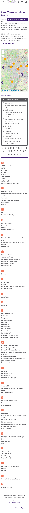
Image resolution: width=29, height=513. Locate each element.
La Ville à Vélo (5, 326)
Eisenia (3, 227)
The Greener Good (6, 453)
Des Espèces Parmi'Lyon (8, 215)
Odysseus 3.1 (5, 386)
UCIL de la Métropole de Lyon (10, 466)
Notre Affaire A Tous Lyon (8, 377)
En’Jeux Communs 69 (7, 229)
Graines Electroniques (7, 263)
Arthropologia (5, 176)
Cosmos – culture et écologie (10, 200)
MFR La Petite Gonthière (8, 356)
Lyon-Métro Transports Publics (10, 337)
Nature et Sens (5, 375)
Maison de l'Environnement (9, 345)
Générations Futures (7, 257)
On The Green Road (7, 392)
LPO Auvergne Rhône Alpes (9, 335)
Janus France (5, 297)
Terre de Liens (5, 451)
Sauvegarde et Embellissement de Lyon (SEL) (12, 438)
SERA (2, 443)
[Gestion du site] (22, 1)
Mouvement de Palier (7, 363)
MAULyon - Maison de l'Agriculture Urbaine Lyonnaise (14, 353)
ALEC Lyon (4, 170)
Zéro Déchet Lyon (6, 487)
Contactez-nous (9, 43)
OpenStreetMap (15, 90)
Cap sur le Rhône (6, 191)
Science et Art (5, 441)
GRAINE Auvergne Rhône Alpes (10, 259)
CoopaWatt (4, 198)
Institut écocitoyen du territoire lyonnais (13, 286)
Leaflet (5, 90)
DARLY (3, 212)
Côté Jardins (5, 202)
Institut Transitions (6, 288)
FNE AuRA (4, 244)
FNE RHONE (5, 246)
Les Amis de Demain (7, 331)
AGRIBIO (3, 168)
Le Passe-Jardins (6, 328)
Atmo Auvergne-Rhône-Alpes (10, 183)
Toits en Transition (6, 458)
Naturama (4, 371)
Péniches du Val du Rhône (9, 401)
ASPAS (3, 179)
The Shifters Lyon (6, 456)
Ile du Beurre (5, 282)
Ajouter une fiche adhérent (18, 19)
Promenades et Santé (7, 403)
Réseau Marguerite (6, 422)
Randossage (4, 413)
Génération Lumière (7, 255)
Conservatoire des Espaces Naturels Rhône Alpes (14, 195)
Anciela (3, 172)
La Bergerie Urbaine (7, 313)
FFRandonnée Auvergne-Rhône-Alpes (12, 242)
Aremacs (3, 174)
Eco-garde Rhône (6, 223)
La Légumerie (5, 318)
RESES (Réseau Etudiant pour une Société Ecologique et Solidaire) (13, 425)
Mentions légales (20, 508)
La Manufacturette (6, 320)
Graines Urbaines (6, 265)
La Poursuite (5, 324)
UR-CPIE (3, 468)
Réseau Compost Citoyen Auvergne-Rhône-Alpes (14, 416)
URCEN (3, 470)
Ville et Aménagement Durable (10, 479)
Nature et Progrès (6, 373)
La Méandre (4, 322)
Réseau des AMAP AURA (8, 420)
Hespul (3, 274)
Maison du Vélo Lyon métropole (10, 350)
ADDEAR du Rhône (7, 166)
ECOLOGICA (4, 225)
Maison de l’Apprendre (8, 348)
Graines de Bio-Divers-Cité (9, 261)
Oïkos (3, 390)
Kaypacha (4, 305)
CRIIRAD (3, 204)
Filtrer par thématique (11, 99)
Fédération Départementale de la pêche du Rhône (14, 239)
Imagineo (4, 284)
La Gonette (4, 316)
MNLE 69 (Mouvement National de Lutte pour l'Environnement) (13, 359)
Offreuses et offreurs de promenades (12, 388)
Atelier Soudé (5, 181)
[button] (26, 1)
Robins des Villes (6, 428)
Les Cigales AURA (6, 333)
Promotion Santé (6, 405)
